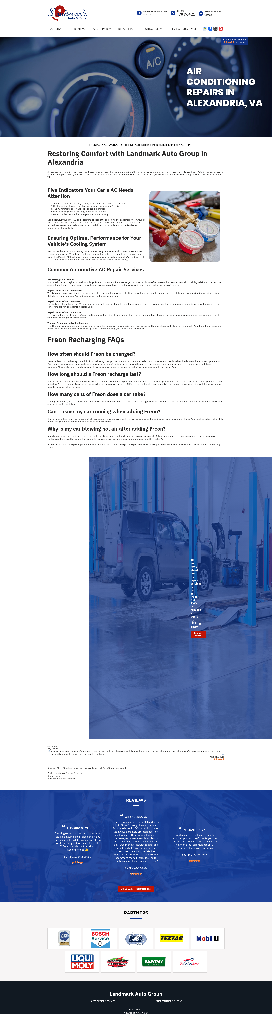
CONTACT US (151, 28)
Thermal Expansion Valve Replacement (68, 323)
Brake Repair (54, 775)
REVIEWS (79, 28)
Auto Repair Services (103, 1001)
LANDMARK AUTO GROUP (104, 144)
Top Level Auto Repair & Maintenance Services (150, 144)
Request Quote (198, 634)
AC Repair (52, 745)
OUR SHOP (56, 28)
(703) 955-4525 (185, 14)
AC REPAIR (187, 144)
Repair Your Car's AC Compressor (64, 290)
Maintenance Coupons (169, 1001)
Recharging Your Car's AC (60, 279)
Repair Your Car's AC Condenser (64, 301)
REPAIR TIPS (125, 28)
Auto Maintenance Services (61, 778)
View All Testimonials (136, 889)
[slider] (229, 42)
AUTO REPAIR (100, 28)
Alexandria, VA (78, 828)
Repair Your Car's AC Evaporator (64, 312)
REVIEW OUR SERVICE (183, 28)
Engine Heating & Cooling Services (64, 773)
